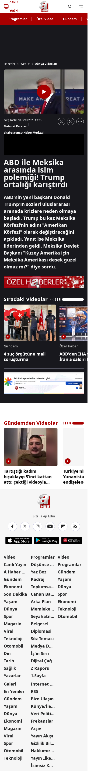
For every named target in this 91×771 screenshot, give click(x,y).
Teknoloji (13, 637)
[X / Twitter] (25, 524)
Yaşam (11, 600)
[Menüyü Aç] (81, 6)
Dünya (10, 607)
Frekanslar (42, 719)
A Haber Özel (17, 570)
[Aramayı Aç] (70, 6)
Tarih (9, 659)
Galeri (10, 682)
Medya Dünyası (44, 644)
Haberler (9, 64)
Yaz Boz (38, 570)
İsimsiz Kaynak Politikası (44, 764)
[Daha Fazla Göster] (80, 121)
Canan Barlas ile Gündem (44, 592)
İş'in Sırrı (40, 652)
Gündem (70, 19)
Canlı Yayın (15, 563)
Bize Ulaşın (42, 697)
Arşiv (36, 727)
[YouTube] (50, 524)
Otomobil (13, 644)
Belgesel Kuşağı (44, 622)
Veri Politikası (44, 712)
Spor (8, 614)
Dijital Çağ (41, 659)
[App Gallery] (71, 538)
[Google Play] (46, 538)
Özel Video (44, 19)
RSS (34, 689)
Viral (8, 629)
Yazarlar (12, 674)
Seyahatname (44, 614)
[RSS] (75, 524)
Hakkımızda (43, 749)
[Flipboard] (62, 524)
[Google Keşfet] (44, 383)
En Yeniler (14, 689)
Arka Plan (41, 600)
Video (9, 555)
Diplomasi (41, 629)
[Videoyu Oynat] (44, 92)
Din (7, 652)
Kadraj (37, 577)
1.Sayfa (38, 674)
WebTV (25, 64)
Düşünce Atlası (44, 563)
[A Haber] (44, 6)
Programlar (17, 19)
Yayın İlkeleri (44, 756)
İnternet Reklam (44, 682)
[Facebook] (12, 524)
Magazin (12, 622)
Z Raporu (40, 666)
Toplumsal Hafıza (44, 585)
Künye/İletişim (44, 704)
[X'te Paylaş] (61, 121)
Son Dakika (15, 592)
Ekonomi (13, 585)
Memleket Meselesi (44, 607)
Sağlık (10, 666)
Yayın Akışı (42, 734)
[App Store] (18, 538)
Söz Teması (42, 637)
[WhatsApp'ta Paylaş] (70, 121)
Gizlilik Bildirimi (44, 741)
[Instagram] (37, 524)
